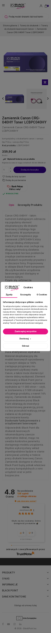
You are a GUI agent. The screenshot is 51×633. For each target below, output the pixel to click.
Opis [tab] (11, 204)
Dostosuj (24, 339)
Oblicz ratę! (15, 189)
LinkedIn (20, 624)
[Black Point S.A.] (17, 6)
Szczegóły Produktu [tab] (30, 204)
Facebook (3, 624)
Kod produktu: (9, 145)
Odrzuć (25, 346)
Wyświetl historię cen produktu (19, 159)
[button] (15, 501)
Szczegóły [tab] (25, 294)
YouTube (8, 624)
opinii (26, 495)
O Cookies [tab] (42, 294)
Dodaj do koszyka (30, 169)
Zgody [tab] (9, 294)
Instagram (14, 624)
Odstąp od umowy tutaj (25, 605)
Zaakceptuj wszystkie (25, 331)
